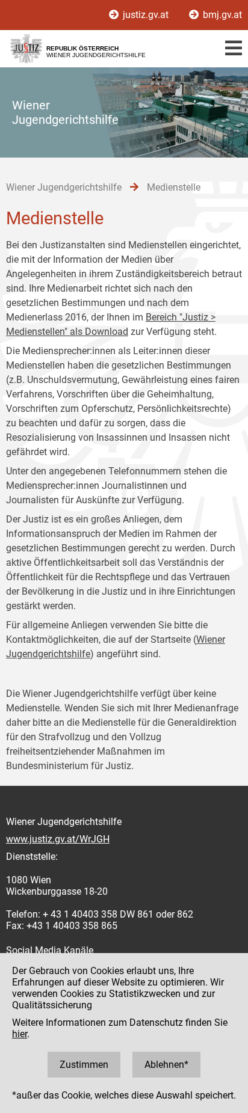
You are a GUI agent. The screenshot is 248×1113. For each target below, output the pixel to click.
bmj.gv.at (221, 14)
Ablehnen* (166, 1064)
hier (19, 1034)
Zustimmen (84, 1064)
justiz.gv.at (145, 14)
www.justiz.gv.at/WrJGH (58, 839)
